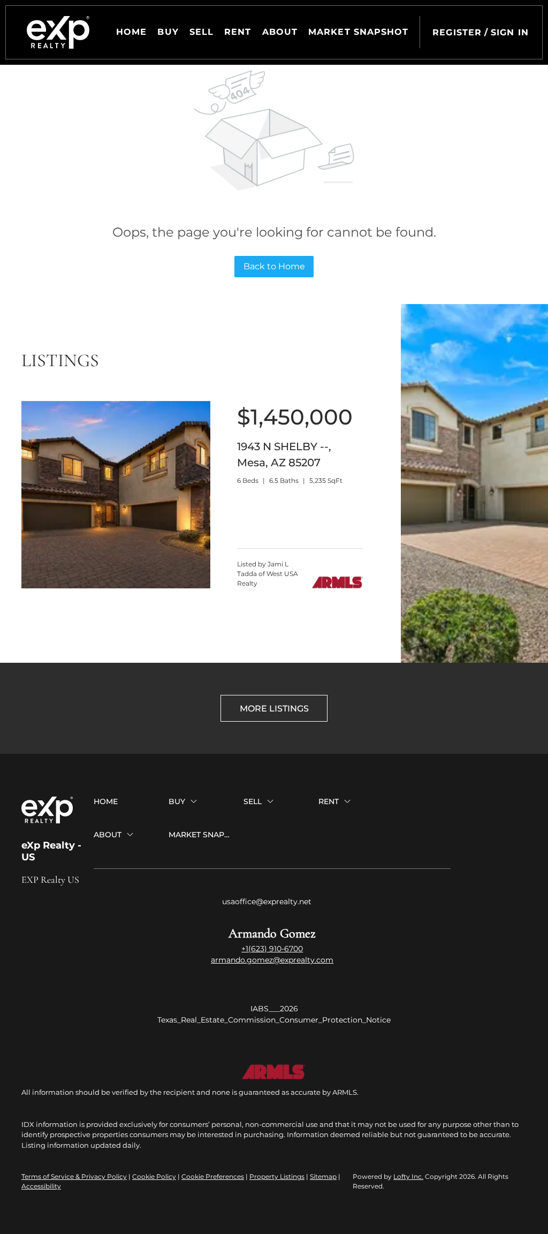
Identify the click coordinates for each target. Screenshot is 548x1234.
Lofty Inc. (408, 1176)
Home (131, 32)
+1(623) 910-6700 (272, 948)
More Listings (274, 708)
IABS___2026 (274, 1008)
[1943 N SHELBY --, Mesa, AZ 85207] (115, 586)
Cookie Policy (154, 1176)
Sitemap (323, 1176)
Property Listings (277, 1176)
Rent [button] (237, 32)
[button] (58, 32)
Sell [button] (201, 32)
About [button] (280, 32)
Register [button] (457, 32)
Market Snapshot (358, 32)
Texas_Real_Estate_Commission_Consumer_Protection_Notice (274, 1020)
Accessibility (41, 1186)
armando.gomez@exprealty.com (272, 960)
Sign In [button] (510, 32)
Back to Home (274, 266)
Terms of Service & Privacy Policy (74, 1176)
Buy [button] (167, 32)
